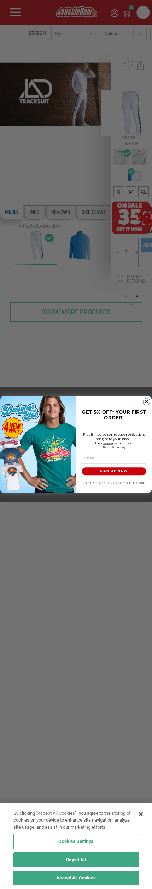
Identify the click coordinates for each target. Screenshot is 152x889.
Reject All (76, 859)
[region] (76, 846)
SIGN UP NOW (114, 471)
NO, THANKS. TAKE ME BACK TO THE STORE (114, 483)
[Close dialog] (146, 401)
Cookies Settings (75, 841)
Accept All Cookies (75, 877)
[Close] (140, 814)
